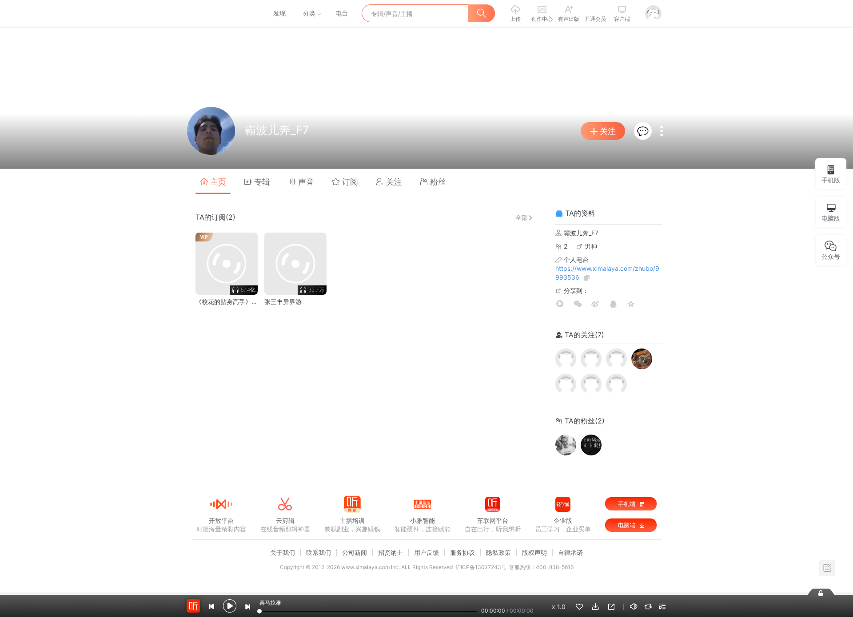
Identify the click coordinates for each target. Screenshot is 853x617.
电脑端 (627, 525)
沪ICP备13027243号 (480, 567)
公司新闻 (354, 552)
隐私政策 (498, 552)
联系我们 (318, 552)
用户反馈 (426, 552)
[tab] (213, 181)
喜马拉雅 (221, 13)
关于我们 (282, 552)
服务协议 (462, 552)
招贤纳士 (390, 552)
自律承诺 (570, 552)
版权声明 (534, 552)
